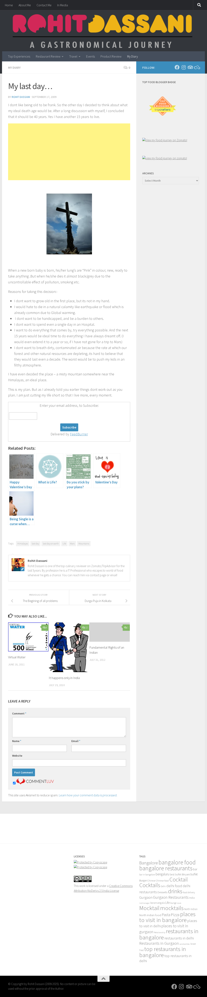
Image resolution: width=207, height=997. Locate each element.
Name (16, 741)
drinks (175, 891)
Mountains (83, 543)
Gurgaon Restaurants (171, 897)
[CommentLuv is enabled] (35, 783)
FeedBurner (79, 434)
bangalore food (177, 862)
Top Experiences (19, 56)
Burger (143, 880)
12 (86, 627)
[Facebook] (177, 67)
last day (35, 543)
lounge (173, 903)
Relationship (159, 932)
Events (90, 56)
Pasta (166, 914)
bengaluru (162, 874)
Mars (72, 543)
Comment (19, 713)
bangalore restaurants (165, 868)
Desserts (162, 892)
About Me (25, 5)
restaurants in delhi (179, 938)
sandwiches (185, 944)
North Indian (190, 909)
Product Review (110, 56)
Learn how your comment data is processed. (88, 795)
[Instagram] (183, 67)
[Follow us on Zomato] (196, 67)
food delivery (189, 892)
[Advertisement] (69, 151)
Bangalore (148, 863)
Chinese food (162, 880)
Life (64, 543)
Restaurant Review (48, 56)
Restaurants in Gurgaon (159, 943)
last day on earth (51, 543)
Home (9, 5)
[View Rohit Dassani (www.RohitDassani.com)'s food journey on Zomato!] (164, 140)
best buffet (175, 874)
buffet (193, 874)
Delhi (163, 886)
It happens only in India (64, 678)
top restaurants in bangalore (162, 952)
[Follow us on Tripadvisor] (190, 67)
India (192, 898)
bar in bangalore (147, 874)
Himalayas (22, 543)
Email (75, 741)
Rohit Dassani (21, 97)
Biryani (186, 874)
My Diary (132, 56)
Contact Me (44, 5)
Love (179, 903)
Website (17, 755)
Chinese (151, 880)
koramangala (157, 903)
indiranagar (144, 903)
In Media (62, 5)
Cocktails (149, 885)
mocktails (172, 908)
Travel (73, 56)
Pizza (175, 914)
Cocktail (178, 879)
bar (195, 869)
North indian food (150, 915)
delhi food (174, 885)
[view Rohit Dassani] (164, 158)
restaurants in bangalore (169, 934)
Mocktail (149, 908)
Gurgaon (145, 897)
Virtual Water (16, 657)
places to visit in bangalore (167, 917)
